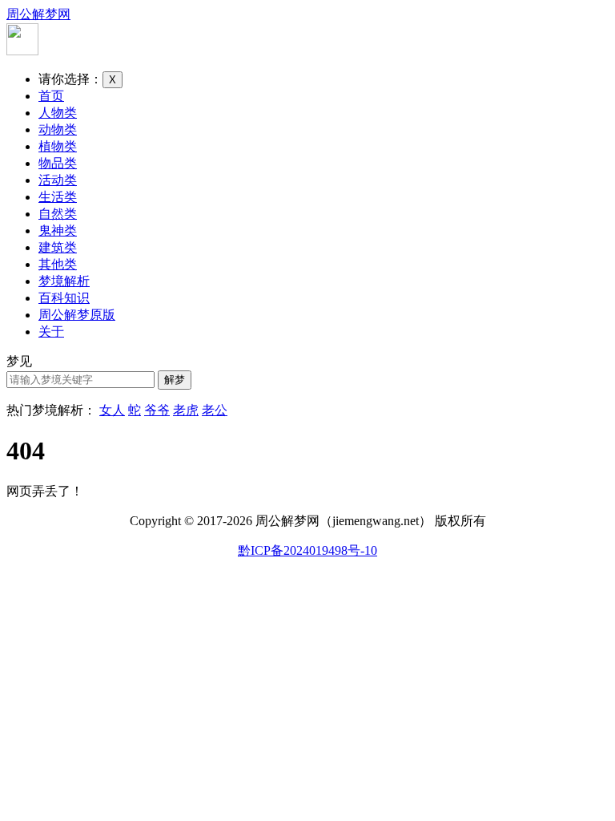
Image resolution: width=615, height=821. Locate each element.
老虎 (186, 410)
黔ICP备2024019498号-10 (307, 550)
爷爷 (157, 410)
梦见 (19, 361)
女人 (112, 410)
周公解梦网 (38, 14)
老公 (214, 410)
